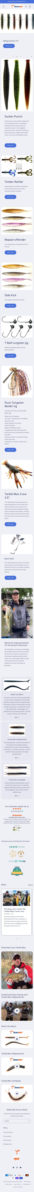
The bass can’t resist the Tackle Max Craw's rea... (15, 910)
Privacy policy (7, 1136)
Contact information (18, 1186)
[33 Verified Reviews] (17, 878)
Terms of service (8, 1132)
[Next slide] (21, 57)
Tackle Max (10, 1181)
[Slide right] (21, 938)
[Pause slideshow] (32, 57)
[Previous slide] (13, 57)
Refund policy (7, 1140)
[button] (3, 6)
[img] (17, 809)
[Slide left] (13, 938)
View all (30, 884)
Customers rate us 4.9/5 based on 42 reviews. (15, 841)
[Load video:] (17, 970)
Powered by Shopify (17, 1181)
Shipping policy (7, 1144)
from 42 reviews (16, 811)
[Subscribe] (29, 1121)
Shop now (9, 46)
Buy (16, 717)
